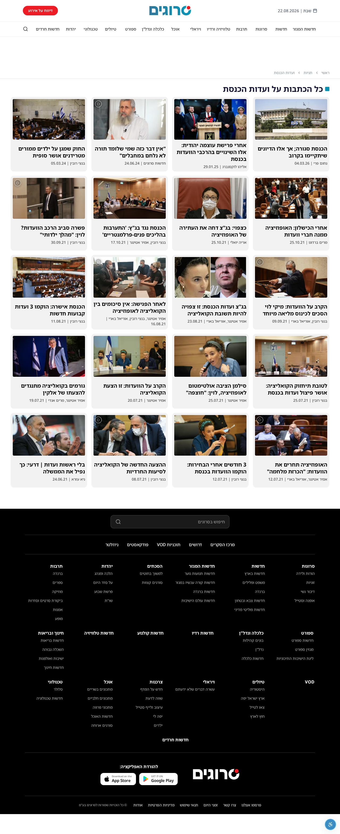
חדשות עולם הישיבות (198, 600)
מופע (59, 618)
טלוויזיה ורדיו (218, 29)
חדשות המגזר (304, 29)
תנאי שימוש (189, 804)
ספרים (58, 582)
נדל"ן (259, 649)
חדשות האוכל (102, 716)
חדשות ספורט (302, 640)
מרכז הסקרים (222, 545)
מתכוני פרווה (103, 707)
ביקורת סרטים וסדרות (45, 600)
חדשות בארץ (255, 573)
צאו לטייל (257, 707)
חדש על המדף (151, 689)
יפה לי (158, 716)
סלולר (58, 689)
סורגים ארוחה (102, 725)
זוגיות (310, 582)
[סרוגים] (216, 774)
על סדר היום (103, 582)
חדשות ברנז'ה (204, 591)
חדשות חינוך (54, 667)
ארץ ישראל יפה (253, 698)
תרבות (241, 29)
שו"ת (109, 600)
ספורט (130, 29)
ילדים (158, 725)
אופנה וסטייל (305, 600)
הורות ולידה (305, 573)
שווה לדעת (154, 698)
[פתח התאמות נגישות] (330, 824)
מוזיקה (57, 591)
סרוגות (261, 29)
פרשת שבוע (103, 591)
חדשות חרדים (48, 29)
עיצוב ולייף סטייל (149, 707)
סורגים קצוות (152, 582)
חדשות (281, 29)
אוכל (175, 29)
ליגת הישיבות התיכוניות (295, 658)
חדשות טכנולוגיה (49, 698)
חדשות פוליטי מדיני (249, 609)
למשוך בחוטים (151, 573)
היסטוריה (257, 689)
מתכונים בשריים (100, 689)
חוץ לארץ (257, 716)
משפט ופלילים (254, 582)
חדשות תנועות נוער (200, 573)
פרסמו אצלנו (251, 804)
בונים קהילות (253, 640)
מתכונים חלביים (100, 698)
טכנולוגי (91, 29)
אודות (138, 804)
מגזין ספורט (304, 649)
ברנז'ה (260, 591)
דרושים (195, 545)
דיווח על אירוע (40, 10)
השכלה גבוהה (53, 649)
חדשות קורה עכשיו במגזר (195, 582)
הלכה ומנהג (104, 573)
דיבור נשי (308, 591)
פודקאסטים (137, 545)
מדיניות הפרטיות (161, 804)
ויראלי (195, 29)
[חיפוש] (25, 29)
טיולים (110, 29)
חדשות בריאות (52, 640)
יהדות (71, 29)
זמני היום (210, 804)
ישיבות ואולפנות (51, 658)
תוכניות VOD (168, 545)
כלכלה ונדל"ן (153, 29)
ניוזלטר (111, 545)
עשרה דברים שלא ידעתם (195, 689)
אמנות (58, 609)
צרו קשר (229, 804)
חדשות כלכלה (253, 658)
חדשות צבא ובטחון (250, 600)
